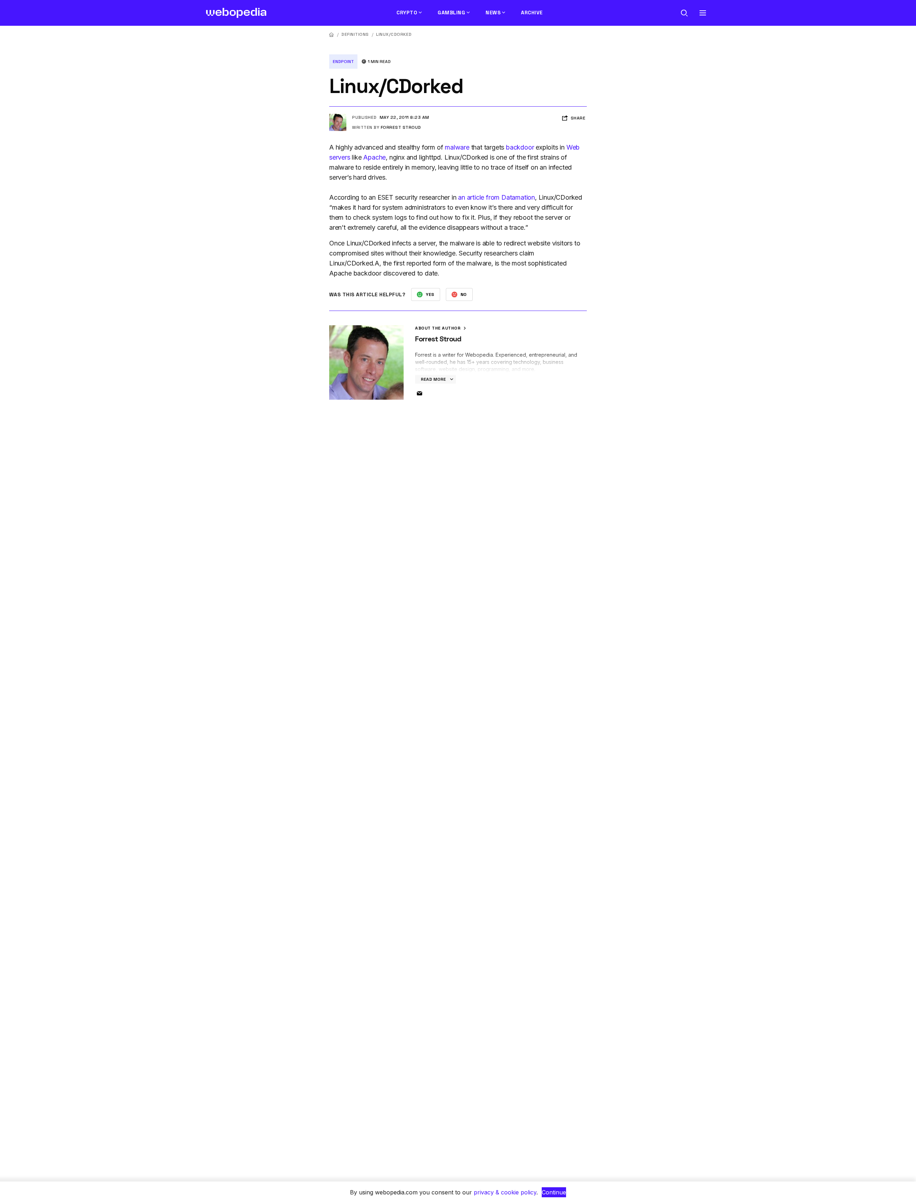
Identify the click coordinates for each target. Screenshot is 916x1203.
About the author (438, 328)
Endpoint (343, 61)
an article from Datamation (496, 197)
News (493, 12)
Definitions (355, 34)
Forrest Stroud (401, 127)
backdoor (520, 147)
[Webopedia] (236, 13)
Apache (374, 157)
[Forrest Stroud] (337, 117)
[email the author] (419, 393)
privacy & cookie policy (505, 1192)
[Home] (331, 34)
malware (457, 147)
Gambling (451, 12)
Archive (532, 12)
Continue (554, 1192)
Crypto (406, 12)
